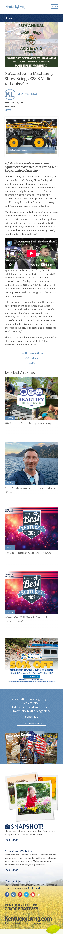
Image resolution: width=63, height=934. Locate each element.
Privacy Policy (17, 923)
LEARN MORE (11, 870)
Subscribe (31, 716)
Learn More (11, 840)
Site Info (28, 923)
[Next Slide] (51, 129)
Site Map (37, 923)
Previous (33, 358)
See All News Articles (31, 353)
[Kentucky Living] (16, 6)
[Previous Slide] (11, 129)
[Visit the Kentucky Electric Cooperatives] (21, 907)
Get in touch (34, 888)
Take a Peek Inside (31, 723)
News (8, 110)
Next (30, 362)
